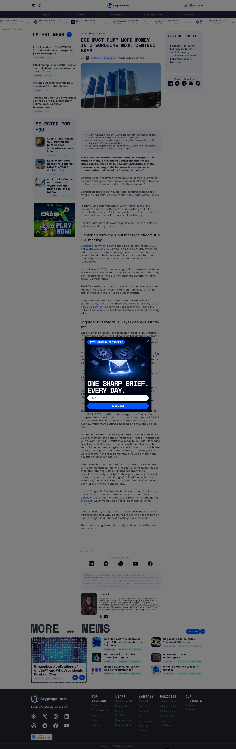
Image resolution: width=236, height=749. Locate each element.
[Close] (148, 340)
